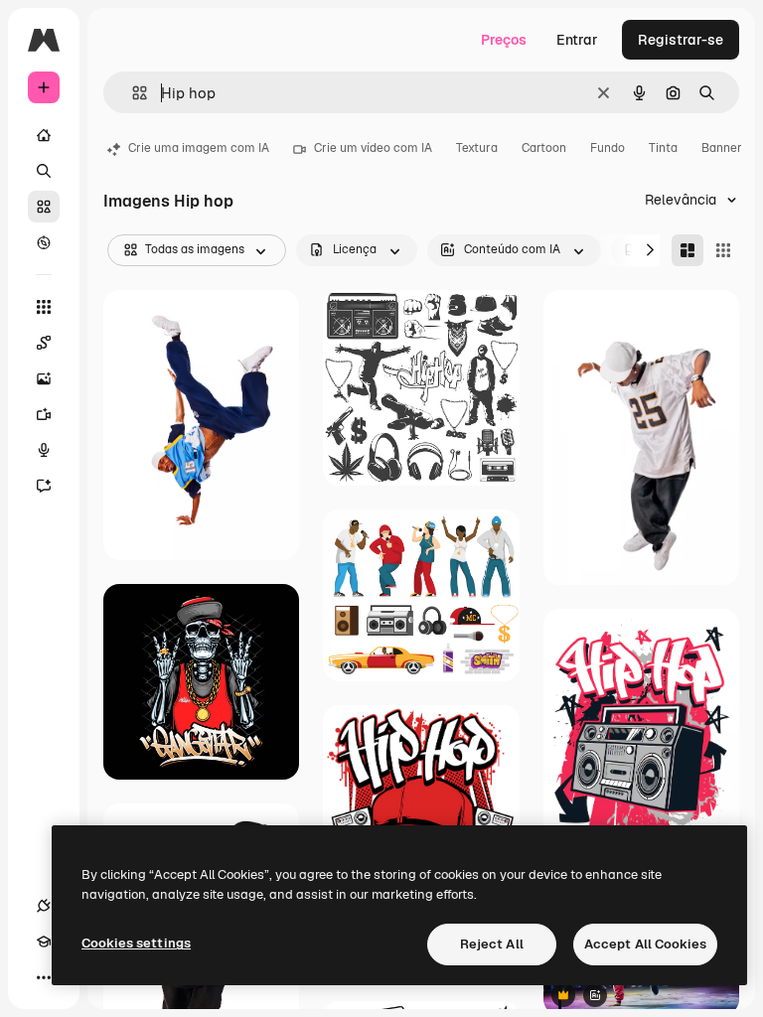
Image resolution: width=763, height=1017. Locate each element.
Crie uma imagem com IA (198, 148)
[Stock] (44, 206)
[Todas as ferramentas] (44, 307)
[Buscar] (44, 171)
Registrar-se (680, 40)
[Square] (723, 250)
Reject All (492, 944)
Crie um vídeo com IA (373, 148)
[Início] (44, 135)
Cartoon (544, 148)
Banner (721, 148)
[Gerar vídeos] (44, 414)
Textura (477, 148)
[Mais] (44, 977)
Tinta (663, 148)
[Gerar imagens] (44, 378)
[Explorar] (44, 242)
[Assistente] (44, 486)
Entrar (577, 40)
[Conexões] (44, 906)
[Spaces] (44, 343)
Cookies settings (136, 943)
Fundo (607, 148)
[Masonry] (687, 250)
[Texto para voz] (44, 450)
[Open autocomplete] (131, 92)
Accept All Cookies (645, 944)
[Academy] (44, 941)
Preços (504, 40)
